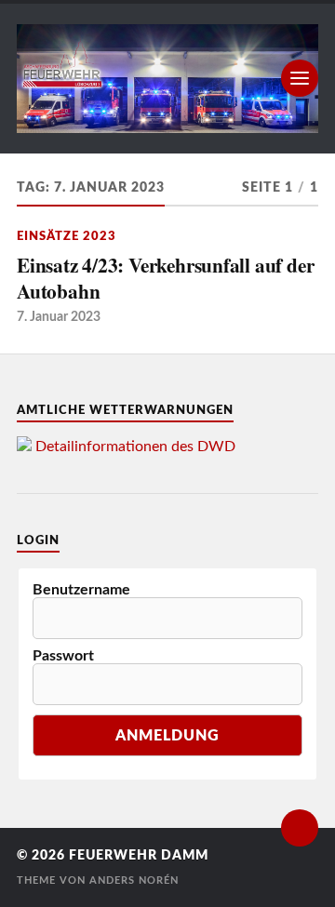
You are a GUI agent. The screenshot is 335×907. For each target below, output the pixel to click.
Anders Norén (134, 880)
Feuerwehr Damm (138, 855)
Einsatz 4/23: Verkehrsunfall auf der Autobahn (165, 277)
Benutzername (81, 589)
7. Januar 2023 (58, 317)
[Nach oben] (299, 828)
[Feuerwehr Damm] (167, 78)
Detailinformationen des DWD (135, 446)
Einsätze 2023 (66, 236)
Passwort (63, 655)
